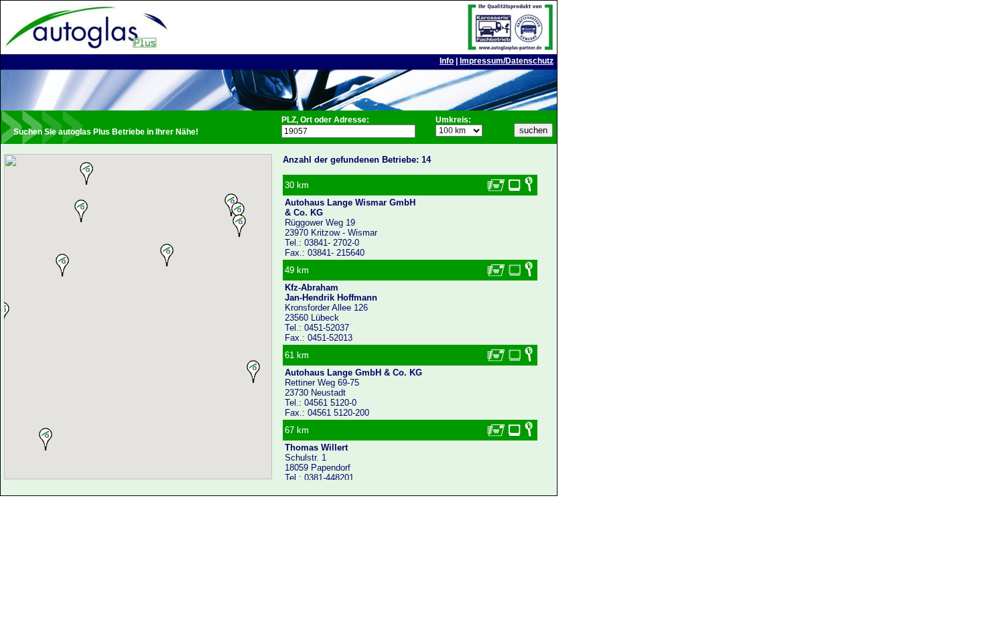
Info (447, 61)
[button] (167, 255)
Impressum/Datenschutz (506, 61)
